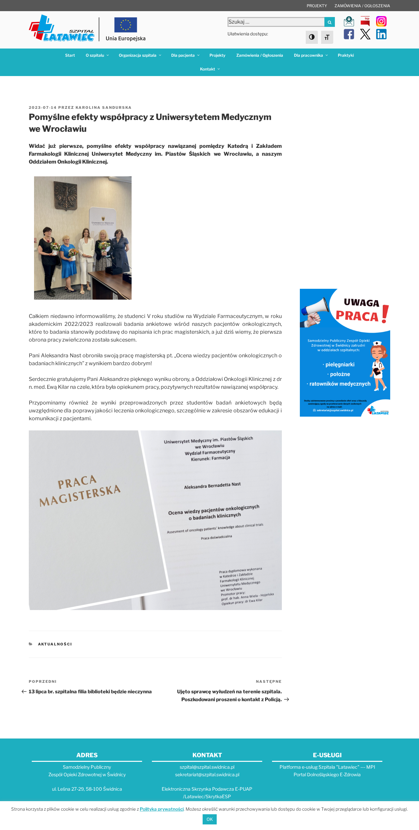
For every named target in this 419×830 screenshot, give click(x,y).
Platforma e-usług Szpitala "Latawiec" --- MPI (327, 767)
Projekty (317, 5)
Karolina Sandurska (104, 107)
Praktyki (346, 55)
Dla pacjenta (183, 55)
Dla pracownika (308, 55)
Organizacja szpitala (137, 55)
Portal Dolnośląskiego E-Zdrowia (327, 774)
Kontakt (207, 69)
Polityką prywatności (162, 809)
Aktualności (55, 644)
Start (70, 55)
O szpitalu (95, 55)
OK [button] (210, 819)
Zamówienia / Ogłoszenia (362, 5)
